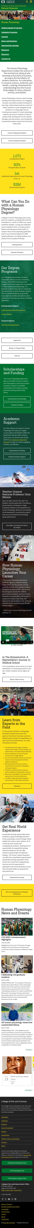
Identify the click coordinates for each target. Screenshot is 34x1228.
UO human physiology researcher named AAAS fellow (16, 1023)
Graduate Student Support (17, 457)
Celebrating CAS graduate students (13, 976)
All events (28, 1090)
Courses (4, 36)
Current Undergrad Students (17, 133)
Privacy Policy (5, 1212)
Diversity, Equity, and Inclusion (10, 1139)
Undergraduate (17, 244)
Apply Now (17, 340)
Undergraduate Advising (17, 450)
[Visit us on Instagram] (12, 1199)
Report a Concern (6, 1204)
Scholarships (5, 1135)
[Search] (27, 2)
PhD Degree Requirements (10, 325)
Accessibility (5, 1209)
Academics (4, 1121)
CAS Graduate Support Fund (17, 1178)
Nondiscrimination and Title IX (10, 1207)
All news (29, 1049)
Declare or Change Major (17, 348)
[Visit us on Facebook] (2, 1199)
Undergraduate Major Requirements (13, 310)
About (3, 1146)
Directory (5, 54)
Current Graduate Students (17, 140)
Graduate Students (17, 252)
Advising (3, 1132)
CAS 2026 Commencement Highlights (13, 938)
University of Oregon (9, 1223)
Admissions (4, 1117)
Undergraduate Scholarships (17, 399)
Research (5, 50)
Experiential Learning (10, 45)
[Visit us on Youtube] (9, 1199)
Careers (3, 1214)
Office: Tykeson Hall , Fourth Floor (11, 1190)
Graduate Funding (17, 405)
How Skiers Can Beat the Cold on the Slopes (17, 526)
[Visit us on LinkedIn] (15, 1199)
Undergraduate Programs (11, 28)
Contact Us (5, 58)
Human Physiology (10, 22)
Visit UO (17, 356)
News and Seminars (9, 41)
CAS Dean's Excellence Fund (17, 1163)
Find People (5, 1219)
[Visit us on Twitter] (5, 1199)
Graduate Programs (9, 32)
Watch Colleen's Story (17, 679)
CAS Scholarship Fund (17, 1170)
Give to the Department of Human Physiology (17, 893)
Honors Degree (6, 314)
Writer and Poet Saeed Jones (17, 1071)
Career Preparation (7, 1128)
